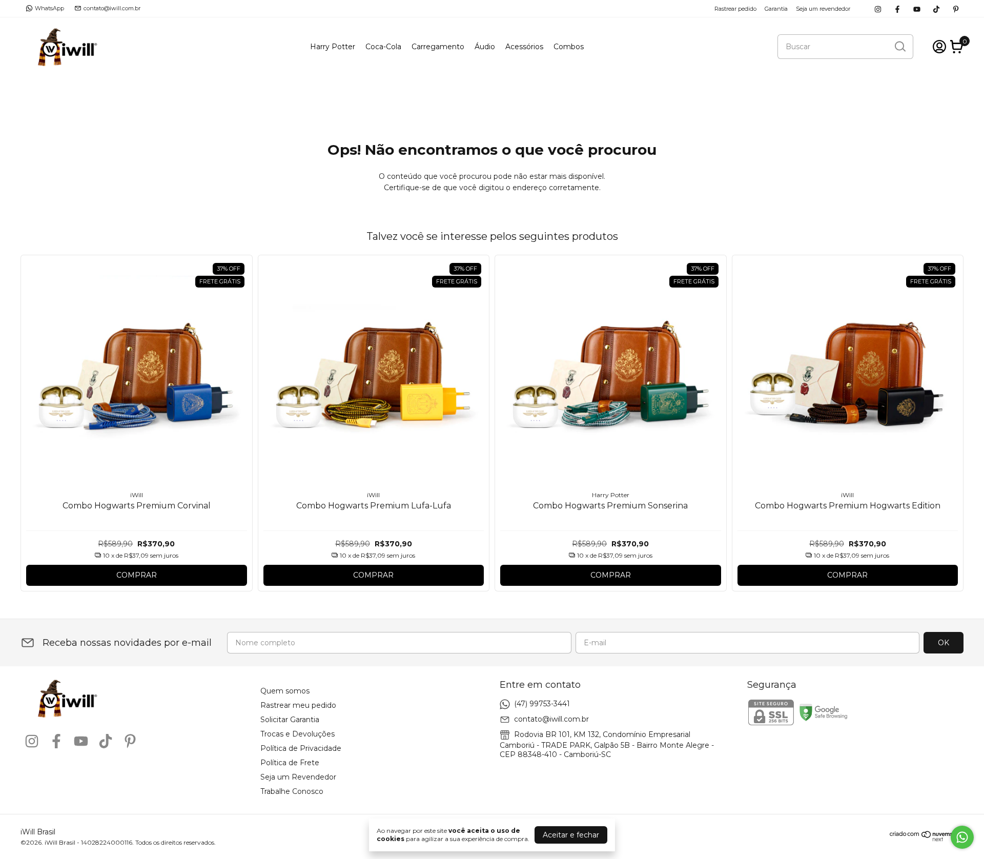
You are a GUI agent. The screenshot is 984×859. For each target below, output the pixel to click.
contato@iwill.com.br (112, 8)
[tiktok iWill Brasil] (936, 8)
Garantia (776, 8)
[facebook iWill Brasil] (897, 8)
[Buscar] (899, 46)
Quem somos (285, 691)
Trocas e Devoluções (297, 734)
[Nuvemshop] (926, 839)
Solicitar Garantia (289, 719)
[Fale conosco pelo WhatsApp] (962, 837)
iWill (136, 495)
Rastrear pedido (735, 8)
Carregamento (438, 46)
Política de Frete (289, 762)
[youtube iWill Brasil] (917, 8)
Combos (569, 46)
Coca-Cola (383, 46)
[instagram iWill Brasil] (878, 8)
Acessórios (524, 46)
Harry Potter (332, 46)
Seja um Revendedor (298, 777)
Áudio (485, 46)
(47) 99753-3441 (542, 703)
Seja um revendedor (823, 8)
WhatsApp (49, 8)
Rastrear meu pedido (298, 705)
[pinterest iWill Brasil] (955, 8)
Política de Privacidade (300, 748)
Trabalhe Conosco (291, 791)
